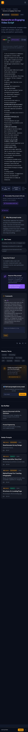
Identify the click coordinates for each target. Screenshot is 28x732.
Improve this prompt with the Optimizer (14, 286)
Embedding (12, 355)
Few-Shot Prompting (7, 357)
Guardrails (9, 360)
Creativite (15, 9)
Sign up (20, 729)
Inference (17, 360)
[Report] (22, 300)
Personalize (16, 39)
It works (7, 188)
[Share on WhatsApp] (22, 343)
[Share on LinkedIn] (20, 343)
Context (4, 355)
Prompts (9, 9)
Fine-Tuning (19, 357)
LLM (23, 360)
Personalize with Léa (11, 203)
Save (24, 39)
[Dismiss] (24, 367)
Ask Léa (6, 210)
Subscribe (22, 394)
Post (5, 335)
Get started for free (13, 377)
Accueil (3, 9)
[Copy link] (25, 343)
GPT (3, 360)
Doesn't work (17, 188)
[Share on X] (17, 343)
